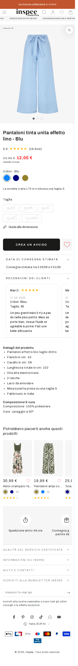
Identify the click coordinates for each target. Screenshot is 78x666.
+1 (17, 491)
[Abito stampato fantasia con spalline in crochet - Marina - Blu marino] (11, 491)
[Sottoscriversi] (69, 592)
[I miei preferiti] (61, 12)
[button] (44, 12)
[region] (37, 74)
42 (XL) (13, 219)
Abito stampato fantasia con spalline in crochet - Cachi (17, 486)
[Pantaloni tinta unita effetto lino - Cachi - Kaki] (25, 178)
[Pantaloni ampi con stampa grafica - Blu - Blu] (42, 491)
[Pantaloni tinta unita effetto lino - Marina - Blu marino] (16, 178)
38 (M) (29, 209)
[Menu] (4, 12)
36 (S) (12, 209)
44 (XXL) (33, 219)
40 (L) (47, 209)
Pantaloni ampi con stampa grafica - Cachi (48, 486)
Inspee (30, 652)
